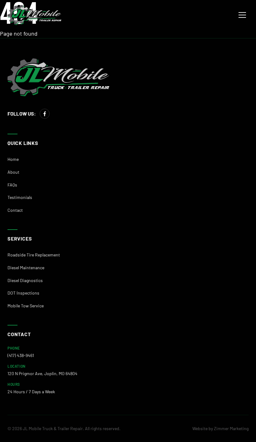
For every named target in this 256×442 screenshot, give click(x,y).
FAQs (12, 184)
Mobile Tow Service (25, 305)
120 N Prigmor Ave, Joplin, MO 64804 (42, 373)
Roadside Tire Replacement (33, 254)
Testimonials (19, 197)
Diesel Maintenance (25, 267)
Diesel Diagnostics (25, 280)
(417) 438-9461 (20, 355)
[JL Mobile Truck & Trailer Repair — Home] (34, 15)
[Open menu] (242, 15)
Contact (15, 210)
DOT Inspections (23, 292)
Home (13, 159)
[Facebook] (45, 114)
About (13, 172)
